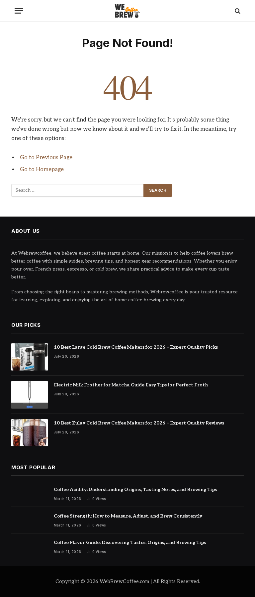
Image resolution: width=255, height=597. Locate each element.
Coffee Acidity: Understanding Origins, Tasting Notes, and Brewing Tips (135, 489)
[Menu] (19, 10)
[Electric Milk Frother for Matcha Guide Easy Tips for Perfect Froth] (29, 395)
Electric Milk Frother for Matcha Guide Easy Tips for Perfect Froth (131, 385)
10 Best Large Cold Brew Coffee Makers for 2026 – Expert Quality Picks (136, 347)
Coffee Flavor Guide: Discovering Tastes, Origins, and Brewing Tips (130, 542)
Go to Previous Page (46, 157)
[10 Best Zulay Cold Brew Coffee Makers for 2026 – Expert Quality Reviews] (29, 433)
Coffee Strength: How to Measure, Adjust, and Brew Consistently (128, 516)
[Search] (236, 10)
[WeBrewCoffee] (128, 11)
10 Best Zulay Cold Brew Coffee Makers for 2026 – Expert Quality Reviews (139, 423)
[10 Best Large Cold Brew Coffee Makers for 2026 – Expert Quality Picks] (29, 357)
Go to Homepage (42, 169)
